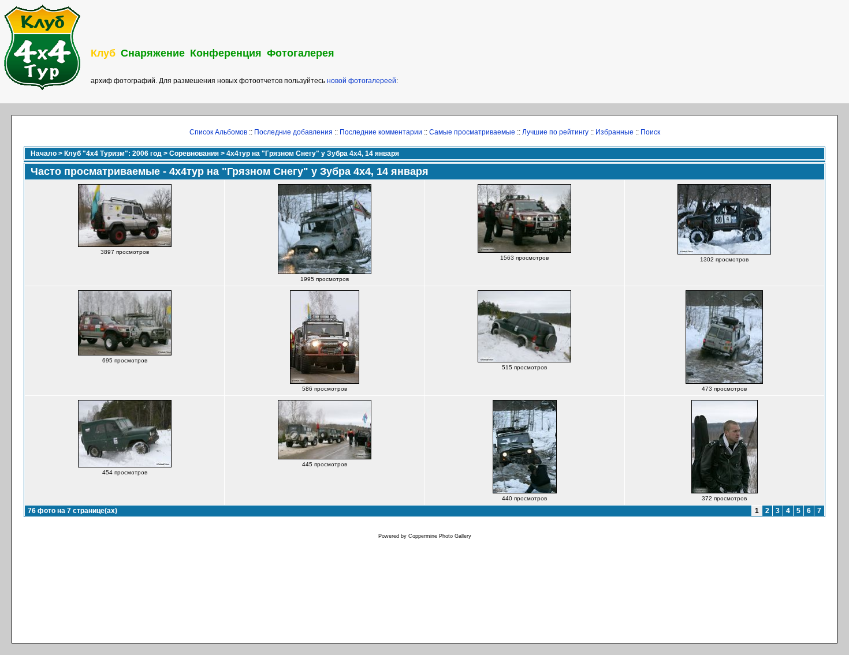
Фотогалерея (300, 53)
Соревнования (194, 153)
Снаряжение (153, 53)
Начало (44, 153)
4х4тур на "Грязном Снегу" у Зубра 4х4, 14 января (312, 153)
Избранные (614, 132)
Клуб (103, 53)
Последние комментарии (381, 132)
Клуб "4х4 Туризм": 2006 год (113, 153)
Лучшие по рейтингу (555, 132)
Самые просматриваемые (472, 132)
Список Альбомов (218, 132)
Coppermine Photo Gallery (439, 536)
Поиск (650, 132)
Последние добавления (293, 132)
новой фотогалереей (361, 81)
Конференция (226, 53)
